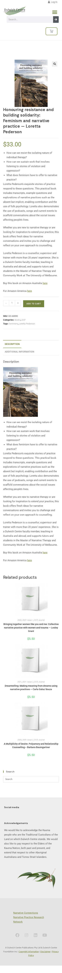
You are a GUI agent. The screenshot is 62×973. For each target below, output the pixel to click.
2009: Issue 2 (27, 740)
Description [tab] (12, 344)
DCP (36, 620)
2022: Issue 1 (27, 620)
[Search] (56, 19)
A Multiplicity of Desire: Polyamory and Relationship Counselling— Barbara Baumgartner (31, 745)
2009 (19, 740)
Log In (53, 2)
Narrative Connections (25, 912)
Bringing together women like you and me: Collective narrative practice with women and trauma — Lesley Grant (31, 627)
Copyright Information (29, 951)
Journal (41, 620)
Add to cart (33, 304)
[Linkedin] (35, 935)
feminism (13, 323)
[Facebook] (17, 935)
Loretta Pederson (27, 323)
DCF (24, 320)
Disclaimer (45, 951)
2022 (19, 620)
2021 (19, 682)
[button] (55, 12)
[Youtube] (45, 935)
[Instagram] (26, 935)
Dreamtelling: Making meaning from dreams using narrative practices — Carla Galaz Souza (31, 687)
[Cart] (51, 31)
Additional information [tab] (19, 351)
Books (18, 320)
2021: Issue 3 (27, 682)
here (45, 283)
